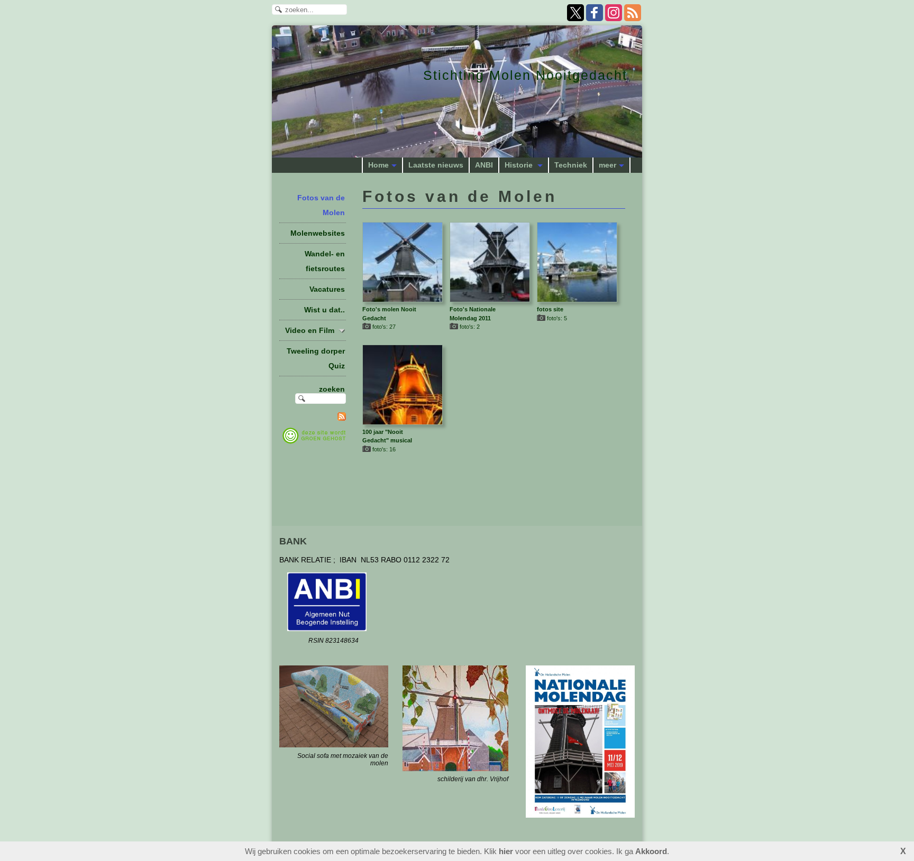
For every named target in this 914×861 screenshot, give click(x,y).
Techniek (570, 165)
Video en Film (309, 330)
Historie (520, 165)
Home (378, 165)
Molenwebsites (317, 233)
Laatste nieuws (435, 165)
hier (506, 851)
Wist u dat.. (324, 309)
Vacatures (327, 289)
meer (607, 165)
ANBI (484, 165)
